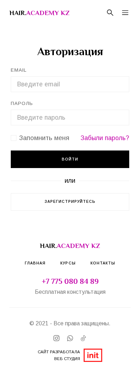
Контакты (102, 263)
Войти (70, 159)
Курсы (67, 263)
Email (19, 70)
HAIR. (39, 12)
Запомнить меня (44, 138)
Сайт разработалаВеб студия (59, 355)
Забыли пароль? (104, 138)
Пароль (22, 103)
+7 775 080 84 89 (70, 281)
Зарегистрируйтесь (70, 202)
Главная (35, 263)
